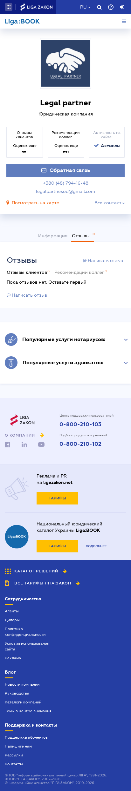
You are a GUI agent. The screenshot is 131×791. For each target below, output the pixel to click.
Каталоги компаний (23, 702)
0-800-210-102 (80, 444)
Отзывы (81, 235)
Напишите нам (18, 746)
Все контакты (109, 202)
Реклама (13, 658)
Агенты (12, 611)
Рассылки (14, 755)
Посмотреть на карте (35, 202)
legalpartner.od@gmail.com (65, 191)
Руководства (17, 693)
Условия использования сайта (27, 646)
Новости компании (22, 684)
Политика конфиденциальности (25, 632)
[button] (8, 7)
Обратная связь (70, 170)
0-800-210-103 (80, 424)
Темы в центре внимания (28, 711)
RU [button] (83, 7)
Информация (52, 235)
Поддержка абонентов (26, 737)
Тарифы (57, 498)
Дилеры (12, 620)
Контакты (14, 764)
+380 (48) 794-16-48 (65, 183)
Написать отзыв (104, 260)
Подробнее (96, 546)
